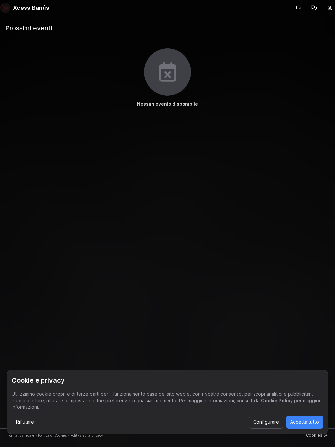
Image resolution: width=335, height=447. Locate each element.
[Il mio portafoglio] (298, 8)
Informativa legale (19, 435)
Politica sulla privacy (86, 435)
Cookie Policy (277, 400)
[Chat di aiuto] (314, 8)
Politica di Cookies (52, 435)
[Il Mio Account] (330, 8)
